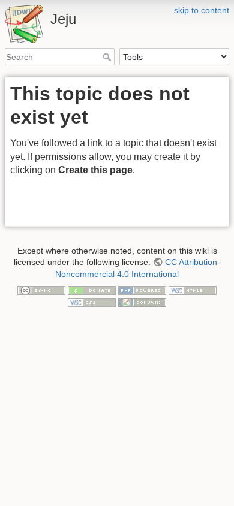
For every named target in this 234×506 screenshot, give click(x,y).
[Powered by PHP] (142, 289)
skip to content (201, 10)
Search (108, 57)
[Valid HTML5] (193, 289)
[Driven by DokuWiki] (142, 301)
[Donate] (92, 289)
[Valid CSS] (92, 301)
